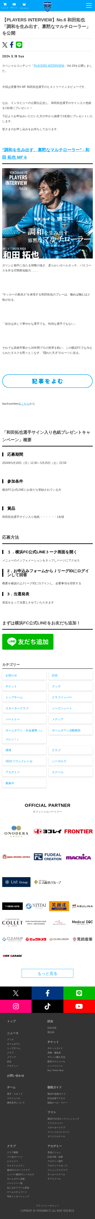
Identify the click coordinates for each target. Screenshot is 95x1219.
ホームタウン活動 (16, 1179)
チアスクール (54, 1179)
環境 (8, 750)
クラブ (56, 750)
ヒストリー (12, 1161)
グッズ (56, 686)
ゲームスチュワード (17, 1192)
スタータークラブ (17, 708)
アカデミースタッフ (57, 1165)
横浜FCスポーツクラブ (18, 1170)
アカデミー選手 (55, 1161)
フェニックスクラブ (57, 1170)
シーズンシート (62, 708)
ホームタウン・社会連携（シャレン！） (24, 735)
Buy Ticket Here (56, 1070)
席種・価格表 (54, 1052)
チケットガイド (55, 1048)
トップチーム (14, 697)
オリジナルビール (56, 1136)
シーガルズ (59, 761)
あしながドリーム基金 (18, 1187)
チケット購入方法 (56, 1057)
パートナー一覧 (15, 1183)
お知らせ (11, 675)
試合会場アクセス (56, 1098)
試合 (55, 675)
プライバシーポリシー (47, 1205)
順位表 (51, 1032)
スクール (57, 772)
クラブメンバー (62, 697)
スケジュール (13, 1098)
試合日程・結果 (55, 1157)
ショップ (4, 8)
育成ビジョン (54, 1152)
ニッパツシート (55, 1066)
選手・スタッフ (15, 1094)
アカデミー (13, 772)
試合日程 (52, 1028)
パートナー (13, 719)
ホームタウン (13, 1044)
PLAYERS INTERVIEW (49, 65)
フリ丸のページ (15, 1157)
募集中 (10, 783)
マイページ (24, 8)
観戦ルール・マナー (57, 1102)
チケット (13, 8)
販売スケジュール (56, 1061)
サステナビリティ (16, 1165)
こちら (25, 403)
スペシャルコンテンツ (59, 1132)
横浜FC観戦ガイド (57, 1094)
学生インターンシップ (18, 1196)
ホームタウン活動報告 (66, 730)
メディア (57, 719)
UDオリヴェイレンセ (19, 761)
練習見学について (16, 1102)
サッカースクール (56, 1174)
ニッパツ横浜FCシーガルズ (20, 1174)
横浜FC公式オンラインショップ (63, 1119)
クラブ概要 (12, 1152)
